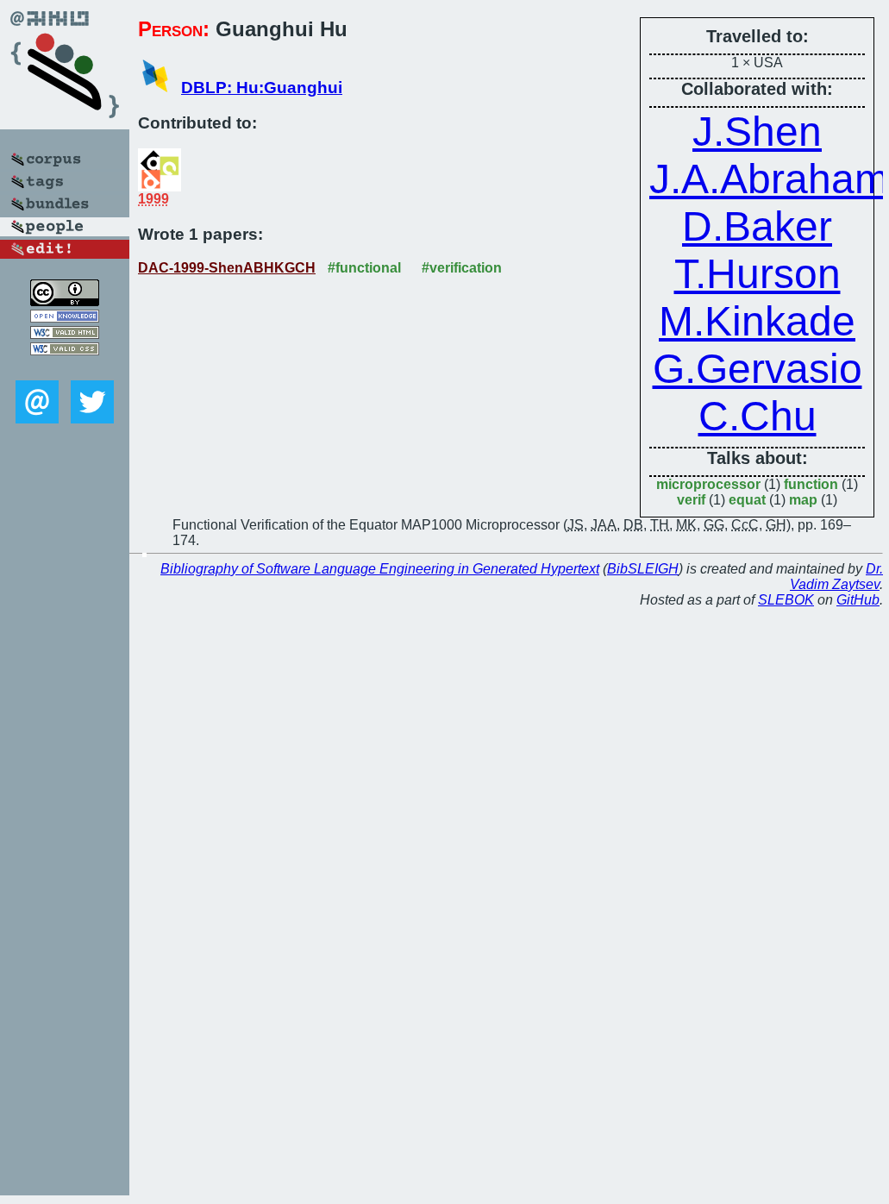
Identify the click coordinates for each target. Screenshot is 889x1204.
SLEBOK (786, 600)
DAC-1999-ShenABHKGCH (227, 267)
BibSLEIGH (643, 568)
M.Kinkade (757, 321)
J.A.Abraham (769, 179)
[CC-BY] (64, 301)
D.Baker (757, 226)
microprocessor (708, 484)
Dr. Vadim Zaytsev (836, 576)
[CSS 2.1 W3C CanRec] (64, 368)
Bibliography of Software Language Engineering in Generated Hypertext (379, 568)
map (803, 499)
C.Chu (757, 416)
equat (747, 499)
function (811, 484)
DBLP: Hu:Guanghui (261, 87)
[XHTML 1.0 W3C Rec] (64, 334)
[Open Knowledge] (64, 317)
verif (691, 499)
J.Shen (757, 131)
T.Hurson (757, 274)
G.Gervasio (757, 369)
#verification (462, 267)
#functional (364, 267)
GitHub (858, 600)
